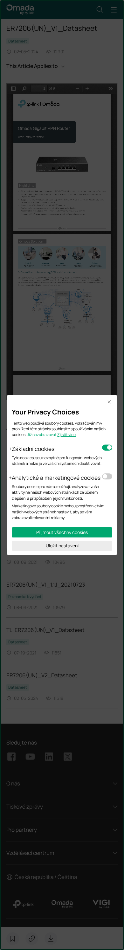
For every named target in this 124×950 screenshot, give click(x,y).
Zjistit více (66, 434)
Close (109, 402)
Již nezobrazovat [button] (42, 434)
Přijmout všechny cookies (62, 532)
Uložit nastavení (62, 546)
